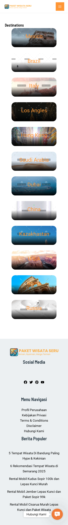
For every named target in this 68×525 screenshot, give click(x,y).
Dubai (34, 184)
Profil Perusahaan (34, 410)
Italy (34, 86)
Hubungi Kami (34, 431)
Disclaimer (34, 426)
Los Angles (34, 110)
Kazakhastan (34, 234)
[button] (57, 514)
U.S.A (34, 259)
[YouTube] (42, 382)
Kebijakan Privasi (34, 415)
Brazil (34, 61)
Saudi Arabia (34, 160)
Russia (34, 308)
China (34, 209)
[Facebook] (25, 382)
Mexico (34, 36)
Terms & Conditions (34, 420)
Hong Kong (34, 135)
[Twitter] (31, 382)
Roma (34, 283)
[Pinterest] (37, 382)
